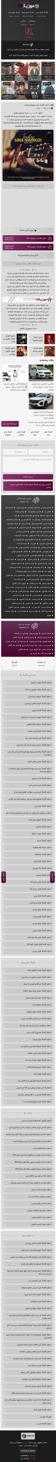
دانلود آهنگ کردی (44, 840)
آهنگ (38, 108)
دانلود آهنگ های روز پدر (41, 951)
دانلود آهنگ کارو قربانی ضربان (39, 731)
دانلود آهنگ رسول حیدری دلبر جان (38, 1386)
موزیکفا (28, 5)
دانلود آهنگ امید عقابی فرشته (39, 1053)
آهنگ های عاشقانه (8, 433)
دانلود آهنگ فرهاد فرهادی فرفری (38, 1308)
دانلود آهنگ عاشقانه (43, 854)
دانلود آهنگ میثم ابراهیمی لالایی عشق (36, 1372)
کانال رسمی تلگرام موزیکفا (28, 255)
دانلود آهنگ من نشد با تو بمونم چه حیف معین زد (32, 1358)
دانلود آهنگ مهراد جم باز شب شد (38, 1060)
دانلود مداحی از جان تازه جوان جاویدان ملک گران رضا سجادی (28, 1134)
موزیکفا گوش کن (10, 423)
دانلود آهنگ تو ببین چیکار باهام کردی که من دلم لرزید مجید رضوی (30, 1317)
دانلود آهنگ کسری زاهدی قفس (38, 1067)
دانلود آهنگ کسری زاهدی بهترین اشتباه (35, 1351)
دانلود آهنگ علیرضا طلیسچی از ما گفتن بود (34, 1080)
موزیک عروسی (45, 1416)
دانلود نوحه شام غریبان (42, 1148)
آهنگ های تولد (35, 433)
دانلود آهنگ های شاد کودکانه (39, 937)
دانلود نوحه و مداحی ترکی (41, 1189)
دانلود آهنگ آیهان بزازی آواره (40, 819)
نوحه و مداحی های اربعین (41, 1203)
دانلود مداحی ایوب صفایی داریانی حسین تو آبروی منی (30, 1127)
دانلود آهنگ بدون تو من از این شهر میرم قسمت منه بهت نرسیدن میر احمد (29, 1272)
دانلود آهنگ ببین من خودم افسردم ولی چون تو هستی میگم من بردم (29, 770)
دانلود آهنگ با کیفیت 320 (37, 238)
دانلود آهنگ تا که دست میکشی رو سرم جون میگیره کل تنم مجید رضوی (28, 1401)
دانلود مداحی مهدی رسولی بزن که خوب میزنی (33, 1087)
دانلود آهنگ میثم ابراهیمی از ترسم (37, 984)
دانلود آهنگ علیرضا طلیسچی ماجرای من (36, 1046)
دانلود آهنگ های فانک (42, 1074)
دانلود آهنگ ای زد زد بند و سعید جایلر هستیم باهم (31, 1393)
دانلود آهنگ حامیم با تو (42, 1004)
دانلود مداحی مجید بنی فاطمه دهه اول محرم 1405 (32, 1155)
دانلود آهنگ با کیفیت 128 (37, 247)
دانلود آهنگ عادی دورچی (41, 778)
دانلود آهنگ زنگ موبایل (41, 868)
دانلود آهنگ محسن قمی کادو (39, 761)
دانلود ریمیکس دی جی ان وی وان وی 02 (35, 1025)
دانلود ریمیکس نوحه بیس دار (39, 1196)
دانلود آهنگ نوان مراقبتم (41, 1301)
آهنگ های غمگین (21, 433)
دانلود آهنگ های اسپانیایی (40, 903)
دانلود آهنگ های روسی (42, 916)
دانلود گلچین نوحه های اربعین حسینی (36, 1120)
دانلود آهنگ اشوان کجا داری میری (38, 1294)
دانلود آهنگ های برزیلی (42, 930)
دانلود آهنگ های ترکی (42, 861)
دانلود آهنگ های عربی (42, 896)
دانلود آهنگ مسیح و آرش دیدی (39, 1032)
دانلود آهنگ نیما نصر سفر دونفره (38, 998)
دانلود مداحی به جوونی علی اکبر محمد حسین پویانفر (31, 1182)
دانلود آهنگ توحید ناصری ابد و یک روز (36, 977)
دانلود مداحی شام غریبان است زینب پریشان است (32, 1141)
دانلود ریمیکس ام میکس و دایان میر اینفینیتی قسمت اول (28, 813)
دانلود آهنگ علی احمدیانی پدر (39, 1280)
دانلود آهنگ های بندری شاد (40, 889)
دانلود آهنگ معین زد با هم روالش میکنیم (34, 1094)
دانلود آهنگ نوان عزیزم (42, 1039)
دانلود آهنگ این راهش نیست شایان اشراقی (34, 1344)
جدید (31, 113)
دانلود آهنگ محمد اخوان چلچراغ (39, 1011)
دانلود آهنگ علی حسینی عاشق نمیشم (36, 1287)
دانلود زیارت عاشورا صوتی (41, 1217)
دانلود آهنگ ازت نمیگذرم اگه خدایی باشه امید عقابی (30, 1257)
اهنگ (38, 116)
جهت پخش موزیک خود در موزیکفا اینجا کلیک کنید (28, 55)
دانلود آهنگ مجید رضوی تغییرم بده (37, 1101)
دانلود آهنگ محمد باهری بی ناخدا (38, 689)
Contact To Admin (28, 1451)
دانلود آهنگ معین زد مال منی (39, 1365)
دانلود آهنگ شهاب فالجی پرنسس (38, 703)
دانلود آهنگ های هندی (42, 923)
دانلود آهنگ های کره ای (41, 909)
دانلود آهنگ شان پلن (43, 806)
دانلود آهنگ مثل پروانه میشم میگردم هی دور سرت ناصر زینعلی (29, 1327)
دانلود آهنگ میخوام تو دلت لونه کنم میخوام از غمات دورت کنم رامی (28, 1336)
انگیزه (10, 293)
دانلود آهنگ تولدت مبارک (41, 833)
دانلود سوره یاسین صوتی (41, 1224)
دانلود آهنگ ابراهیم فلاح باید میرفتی (36, 1379)
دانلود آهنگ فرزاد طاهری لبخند (39, 970)
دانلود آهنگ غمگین (43, 826)
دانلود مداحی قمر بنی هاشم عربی (38, 1176)
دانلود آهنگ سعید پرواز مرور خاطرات (37, 991)
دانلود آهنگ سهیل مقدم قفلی (39, 724)
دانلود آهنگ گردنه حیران (41, 710)
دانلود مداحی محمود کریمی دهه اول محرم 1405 (32, 1162)
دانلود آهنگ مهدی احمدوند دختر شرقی (36, 717)
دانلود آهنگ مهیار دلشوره (41, 682)
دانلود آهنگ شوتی (43, 875)
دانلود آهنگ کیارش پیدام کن (39, 696)
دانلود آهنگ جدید (44, 1423)
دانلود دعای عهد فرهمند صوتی (39, 1210)
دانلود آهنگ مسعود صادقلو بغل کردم (36, 1264)
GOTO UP (30, 1436)
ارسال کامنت (28, 476)
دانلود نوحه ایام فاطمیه (42, 847)
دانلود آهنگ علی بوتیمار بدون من (38, 738)
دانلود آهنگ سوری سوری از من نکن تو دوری (34, 745)
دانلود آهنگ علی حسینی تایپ (40, 785)
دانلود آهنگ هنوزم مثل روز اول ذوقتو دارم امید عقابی (30, 799)
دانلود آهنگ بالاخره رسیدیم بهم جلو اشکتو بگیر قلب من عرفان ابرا (29, 753)
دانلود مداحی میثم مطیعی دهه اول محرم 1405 (33, 1169)
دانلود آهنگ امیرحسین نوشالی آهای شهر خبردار (32, 792)
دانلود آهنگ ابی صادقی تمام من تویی (36, 1018)
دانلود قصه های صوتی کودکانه (39, 944)
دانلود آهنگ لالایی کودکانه (40, 882)
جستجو (29, 37)
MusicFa (26, 44)
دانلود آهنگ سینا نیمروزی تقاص (37, 105)
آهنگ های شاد (48, 433)
